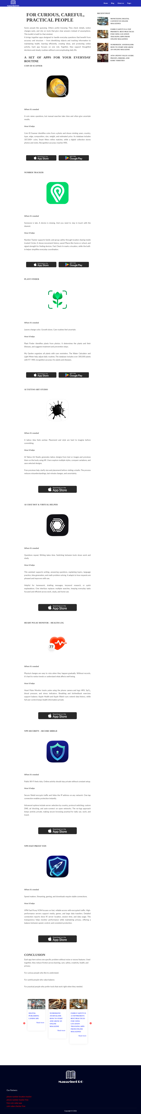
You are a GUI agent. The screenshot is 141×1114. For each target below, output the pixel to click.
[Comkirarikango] (13, 3)
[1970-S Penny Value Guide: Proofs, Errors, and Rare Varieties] (102, 58)
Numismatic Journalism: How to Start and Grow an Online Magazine (56, 1019)
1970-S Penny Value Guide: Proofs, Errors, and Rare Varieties (122, 58)
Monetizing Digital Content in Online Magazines (119, 21)
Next (91, 1023)
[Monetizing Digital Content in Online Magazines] (102, 21)
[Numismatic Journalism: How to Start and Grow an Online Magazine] (102, 47)
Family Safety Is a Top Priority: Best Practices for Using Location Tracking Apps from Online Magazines (78, 1022)
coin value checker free (16, 1106)
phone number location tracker (19, 1097)
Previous (24, 1023)
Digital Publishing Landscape (34, 1015)
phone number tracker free (17, 1100)
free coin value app (14, 1103)
